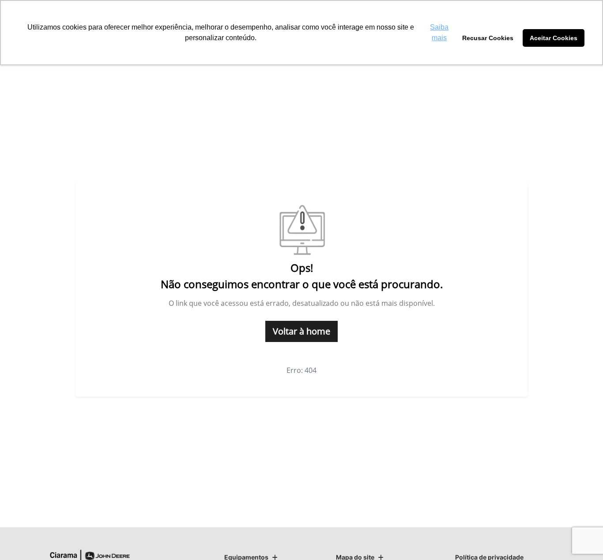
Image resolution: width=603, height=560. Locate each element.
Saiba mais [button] (439, 32)
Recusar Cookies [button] (487, 37)
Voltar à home (301, 331)
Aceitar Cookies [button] (553, 37)
